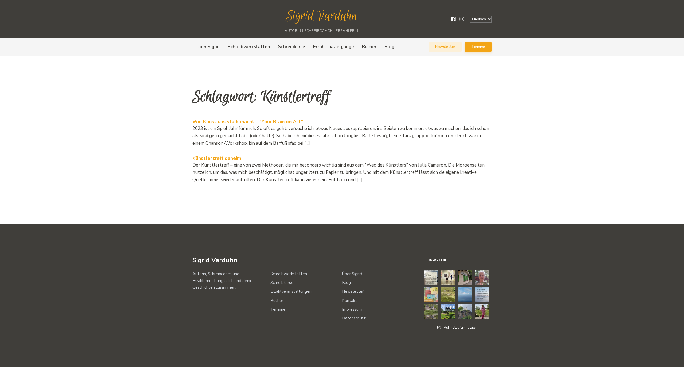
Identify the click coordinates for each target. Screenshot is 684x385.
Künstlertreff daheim (216, 158)
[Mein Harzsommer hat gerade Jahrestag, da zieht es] (465, 277)
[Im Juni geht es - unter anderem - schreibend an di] (482, 294)
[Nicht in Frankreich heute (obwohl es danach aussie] (431, 311)
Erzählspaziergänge (333, 47)
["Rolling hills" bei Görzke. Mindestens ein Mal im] (448, 294)
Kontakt (349, 300)
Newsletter (445, 46)
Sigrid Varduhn (321, 16)
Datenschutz (354, 318)
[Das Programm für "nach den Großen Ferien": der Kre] (431, 277)
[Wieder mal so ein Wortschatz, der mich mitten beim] (465, 294)
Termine (478, 46)
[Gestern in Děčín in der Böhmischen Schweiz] (465, 311)
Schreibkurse (291, 47)
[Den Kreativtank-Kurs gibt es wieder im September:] (448, 277)
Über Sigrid (208, 47)
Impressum (352, 309)
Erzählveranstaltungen (291, 291)
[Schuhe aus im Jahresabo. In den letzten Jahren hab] (482, 277)
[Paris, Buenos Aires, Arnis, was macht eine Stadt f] (431, 294)
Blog (389, 47)
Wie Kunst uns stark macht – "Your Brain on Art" (247, 121)
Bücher (369, 47)
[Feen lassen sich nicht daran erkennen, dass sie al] (482, 311)
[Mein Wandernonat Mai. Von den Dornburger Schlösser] (448, 311)
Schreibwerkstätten (249, 47)
